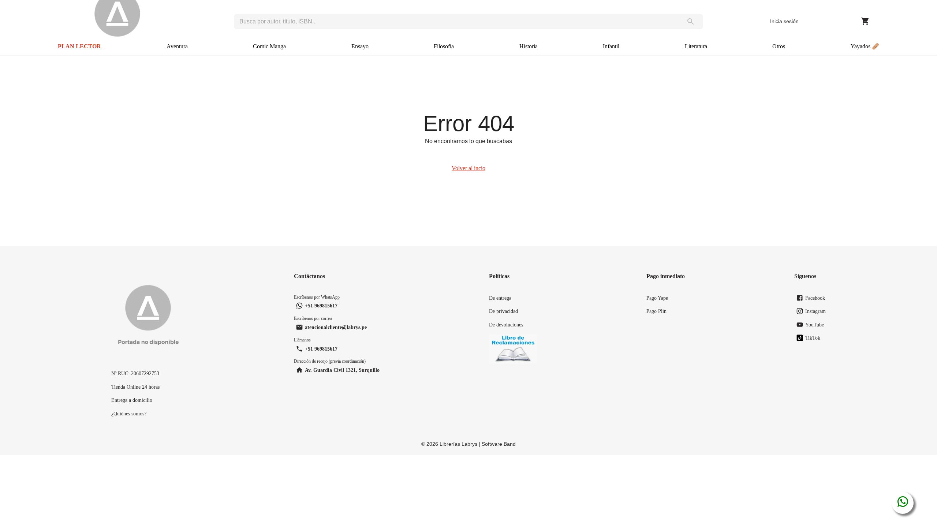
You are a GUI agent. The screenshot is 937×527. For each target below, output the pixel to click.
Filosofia (444, 46)
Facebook (815, 298)
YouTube (814, 325)
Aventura (177, 46)
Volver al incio (468, 168)
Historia (528, 46)
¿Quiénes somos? (128, 413)
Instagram (815, 311)
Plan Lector (79, 46)
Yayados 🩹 (865, 46)
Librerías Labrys (458, 444)
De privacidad (503, 311)
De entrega (500, 298)
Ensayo (360, 46)
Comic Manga (269, 46)
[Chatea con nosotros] (902, 503)
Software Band (499, 444)
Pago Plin (656, 311)
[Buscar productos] (690, 21)
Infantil (611, 46)
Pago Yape (657, 298)
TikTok (812, 338)
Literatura (696, 46)
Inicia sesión (784, 21)
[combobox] (456, 22)
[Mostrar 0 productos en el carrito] (865, 21)
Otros (778, 46)
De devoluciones (506, 325)
